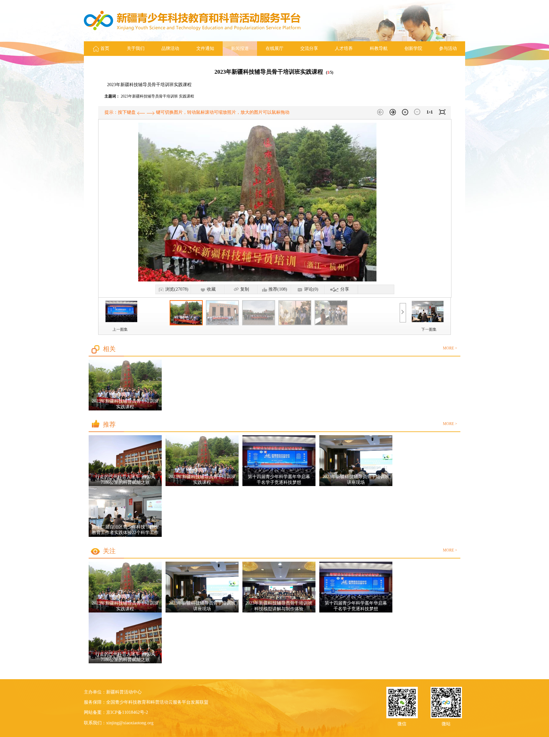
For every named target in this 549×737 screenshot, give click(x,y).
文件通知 (205, 48)
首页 (104, 48)
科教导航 (379, 48)
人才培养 (344, 48)
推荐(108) (277, 289)
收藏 (211, 289)
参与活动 (448, 48)
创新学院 (413, 48)
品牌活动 (170, 48)
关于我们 (136, 48)
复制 (244, 289)
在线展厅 (274, 48)
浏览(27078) (176, 289)
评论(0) (311, 289)
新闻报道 (240, 48)
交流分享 (309, 48)
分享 (344, 289)
